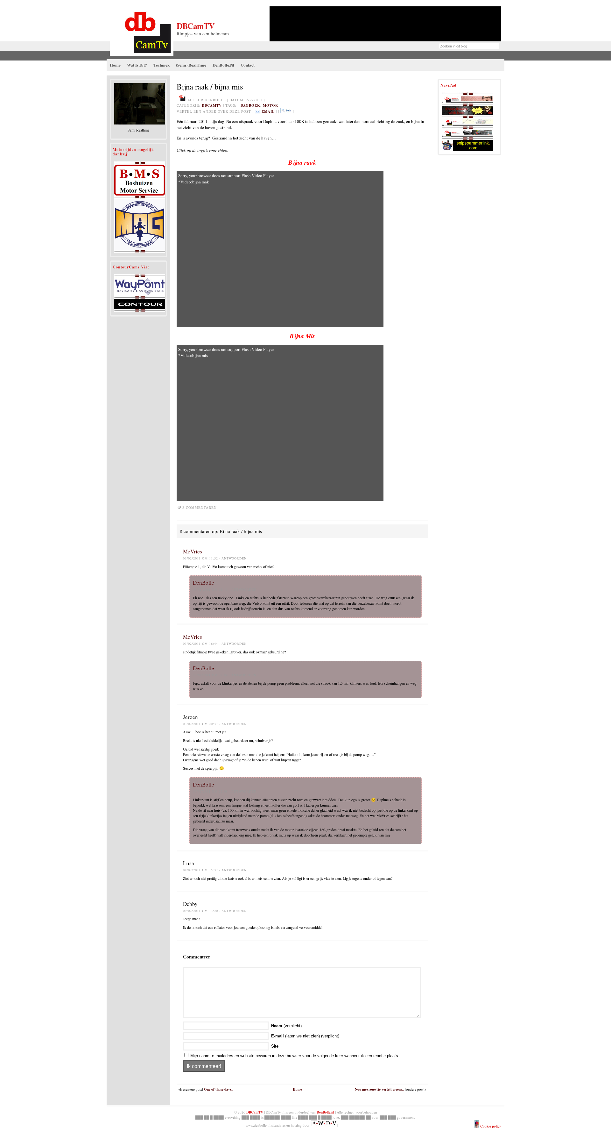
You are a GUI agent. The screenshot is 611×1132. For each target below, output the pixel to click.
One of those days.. (218, 1089)
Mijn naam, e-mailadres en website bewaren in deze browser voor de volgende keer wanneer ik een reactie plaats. (294, 1055)
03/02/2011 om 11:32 (200, 558)
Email (268, 111)
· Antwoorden (233, 558)
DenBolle (203, 582)
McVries (192, 551)
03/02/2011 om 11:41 (210, 589)
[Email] (257, 111)
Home (297, 1089)
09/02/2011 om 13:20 (200, 910)
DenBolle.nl (325, 1112)
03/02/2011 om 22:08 (210, 791)
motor (270, 105)
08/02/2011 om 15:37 (200, 870)
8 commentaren (199, 507)
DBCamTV (195, 26)
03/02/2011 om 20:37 (200, 724)
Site (274, 1046)
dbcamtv (212, 105)
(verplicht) (286, 1025)
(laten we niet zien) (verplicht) (305, 1036)
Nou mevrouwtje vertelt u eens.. (379, 1089)
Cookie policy (490, 1126)
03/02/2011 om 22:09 (210, 675)
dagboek (250, 105)
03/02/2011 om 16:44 (200, 643)
